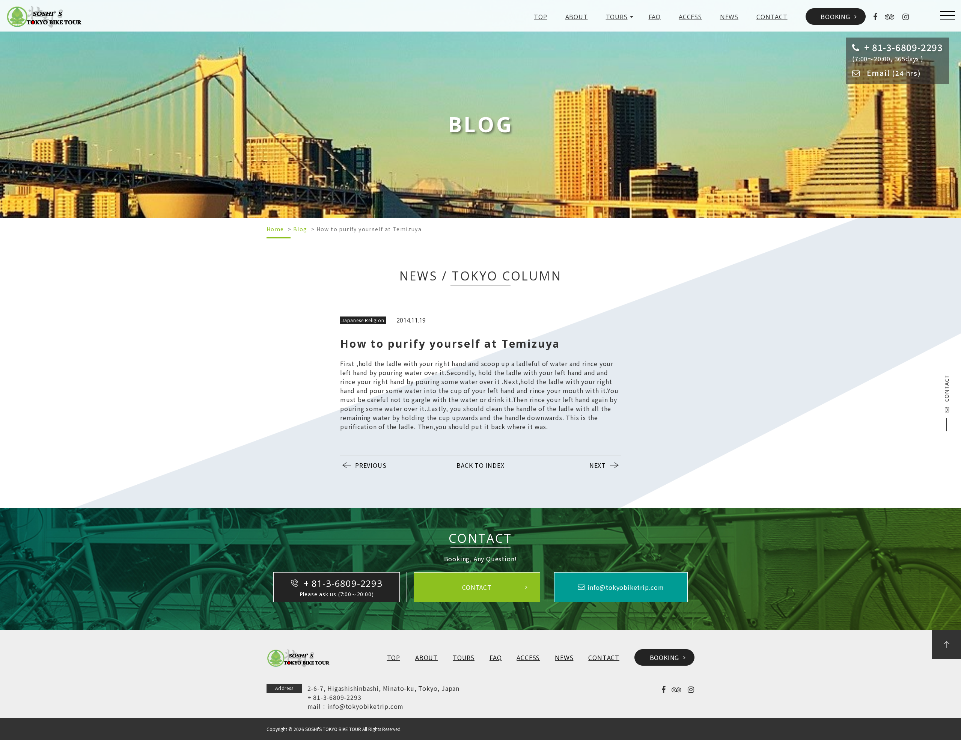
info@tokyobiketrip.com (365, 706)
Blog (300, 229)
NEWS (729, 17)
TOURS (617, 17)
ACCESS (690, 17)
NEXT (597, 465)
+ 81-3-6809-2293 (334, 697)
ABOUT (576, 17)
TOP (540, 17)
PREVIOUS (370, 465)
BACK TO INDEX (480, 465)
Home (275, 229)
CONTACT (772, 17)
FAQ (655, 17)
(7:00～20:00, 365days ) (897, 52)
